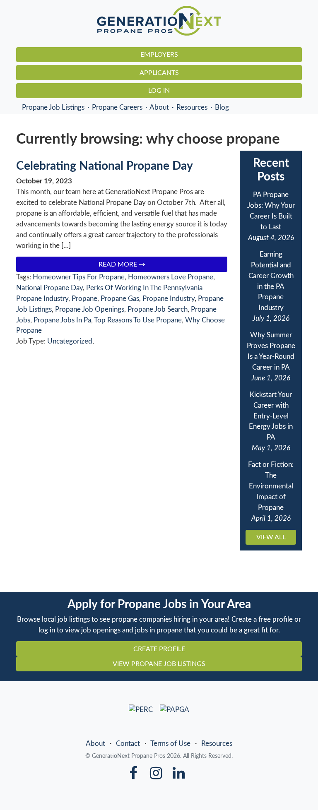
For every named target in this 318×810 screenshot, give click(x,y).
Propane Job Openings (89, 309)
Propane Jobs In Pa (62, 320)
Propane (84, 298)
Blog (222, 107)
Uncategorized (69, 341)
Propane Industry (168, 298)
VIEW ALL (271, 537)
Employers (159, 54)
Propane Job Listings (53, 107)
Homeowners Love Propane (170, 277)
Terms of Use (170, 743)
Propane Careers (117, 107)
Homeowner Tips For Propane (79, 277)
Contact (128, 743)
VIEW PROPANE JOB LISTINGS (159, 664)
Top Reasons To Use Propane (138, 320)
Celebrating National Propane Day (104, 166)
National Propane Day (49, 287)
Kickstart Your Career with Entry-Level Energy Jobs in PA (271, 416)
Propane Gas (120, 298)
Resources (191, 107)
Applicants (159, 73)
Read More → (122, 264)
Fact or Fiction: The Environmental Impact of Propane (271, 486)
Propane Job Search (158, 309)
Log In (159, 90)
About (159, 107)
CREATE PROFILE (159, 649)
